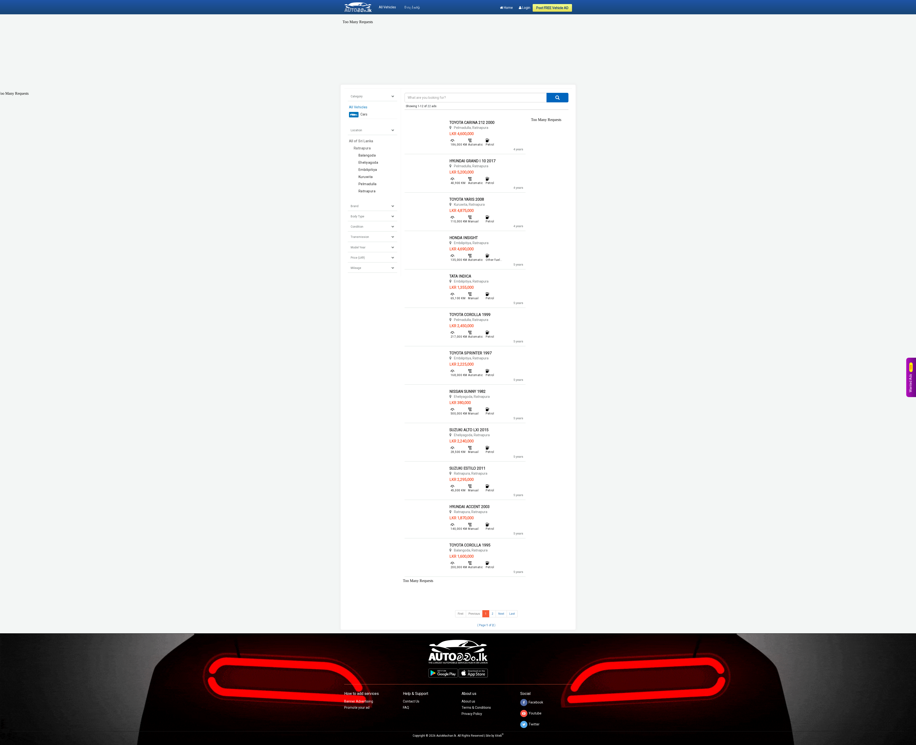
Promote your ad (357, 707)
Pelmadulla (368, 184)
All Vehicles (387, 7)
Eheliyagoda (368, 162)
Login (525, 8)
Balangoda (367, 155)
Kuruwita (366, 177)
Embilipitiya (368, 170)
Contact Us (411, 701)
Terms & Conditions (476, 707)
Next (501, 613)
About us (468, 701)
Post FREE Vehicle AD (552, 8)
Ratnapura (362, 148)
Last (512, 613)
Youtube (535, 713)
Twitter (534, 724)
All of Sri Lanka (361, 141)
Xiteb (499, 735)
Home (508, 8)
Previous (474, 613)
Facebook (536, 702)
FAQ (406, 707)
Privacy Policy (472, 714)
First (460, 613)
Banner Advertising (358, 701)
